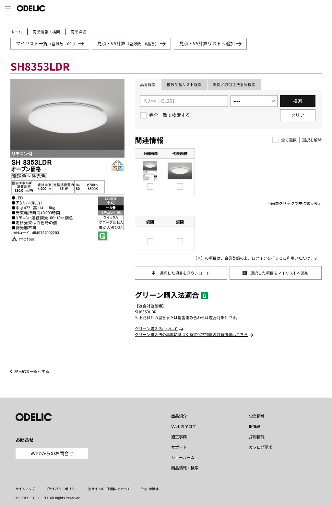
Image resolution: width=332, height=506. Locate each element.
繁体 (155, 488)
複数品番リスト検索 (184, 84)
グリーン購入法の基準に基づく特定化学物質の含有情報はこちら (191, 334)
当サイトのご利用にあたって (109, 488)
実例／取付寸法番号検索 (234, 84)
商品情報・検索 (46, 32)
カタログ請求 (260, 447)
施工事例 (179, 437)
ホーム (16, 32)
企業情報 (257, 416)
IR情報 (254, 426)
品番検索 (148, 84)
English (146, 488)
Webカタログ (183, 426)
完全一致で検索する (169, 115)
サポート (179, 447)
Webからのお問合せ (51, 453)
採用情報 (257, 437)
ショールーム (183, 457)
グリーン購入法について (156, 329)
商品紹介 (179, 416)
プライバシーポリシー (61, 488)
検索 (297, 101)
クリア (297, 115)
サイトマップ (25, 488)
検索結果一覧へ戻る (31, 371)
